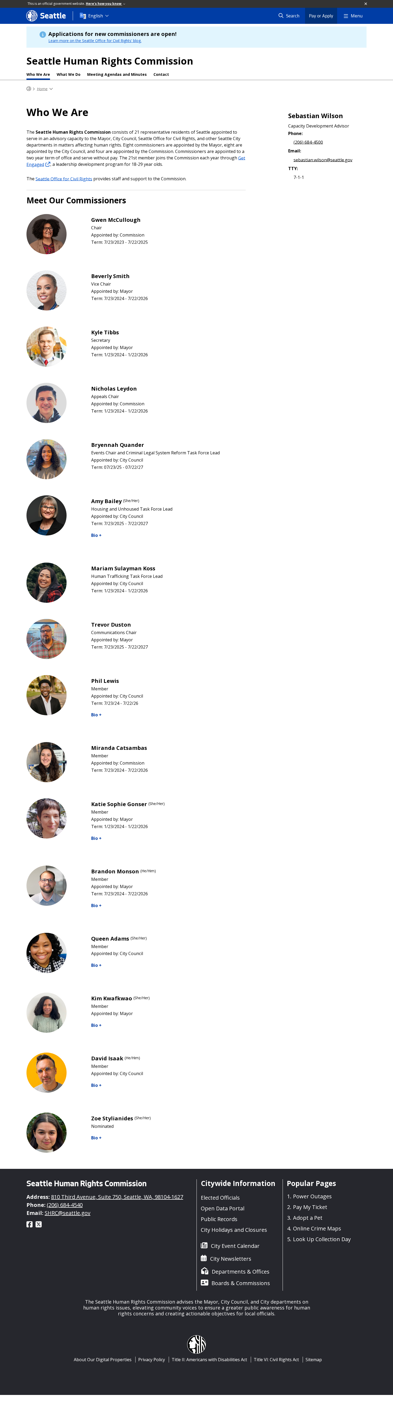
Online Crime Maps (317, 1228)
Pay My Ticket (310, 1207)
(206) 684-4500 (308, 142)
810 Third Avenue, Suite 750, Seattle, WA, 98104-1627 (117, 1196)
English (95, 16)
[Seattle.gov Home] (28, 88)
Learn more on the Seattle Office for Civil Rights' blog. (94, 40)
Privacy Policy (151, 1360)
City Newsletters (230, 1258)
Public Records (219, 1219)
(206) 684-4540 (65, 1204)
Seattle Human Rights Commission (109, 61)
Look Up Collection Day (322, 1239)
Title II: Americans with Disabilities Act (209, 1360)
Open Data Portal (222, 1208)
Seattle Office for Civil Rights (64, 179)
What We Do (68, 74)
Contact (161, 74)
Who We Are (38, 74)
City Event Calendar (235, 1245)
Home (42, 88)
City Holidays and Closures (234, 1229)
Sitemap (314, 1360)
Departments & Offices (240, 1271)
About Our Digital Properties (103, 1360)
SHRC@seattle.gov (67, 1213)
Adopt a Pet (307, 1217)
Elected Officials (220, 1197)
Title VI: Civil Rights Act (276, 1360)
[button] (366, 4)
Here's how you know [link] (104, 3)
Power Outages (312, 1196)
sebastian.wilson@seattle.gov (323, 160)
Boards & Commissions (240, 1283)
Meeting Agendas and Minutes (117, 74)
